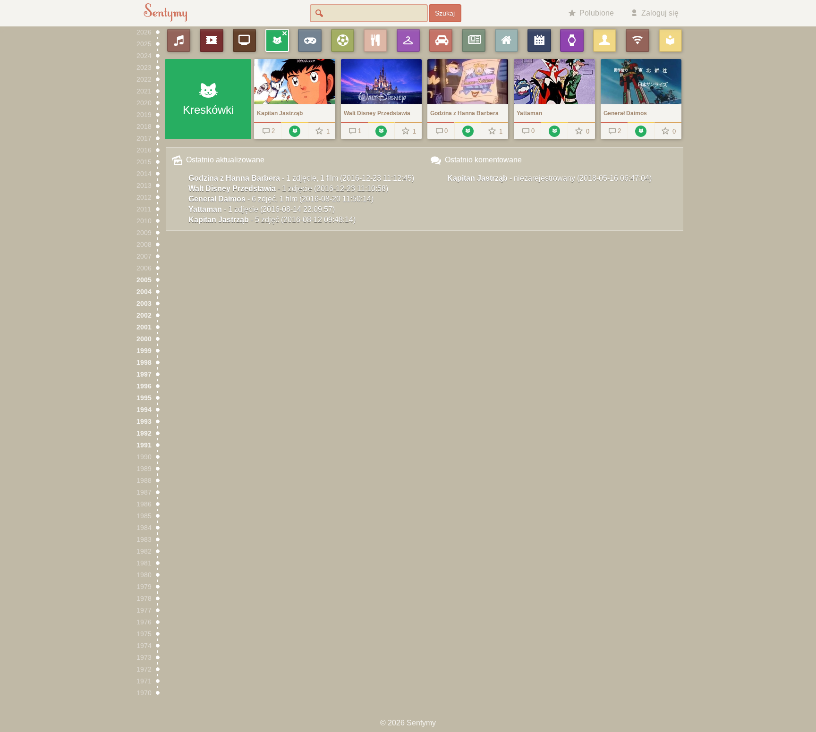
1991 (144, 445)
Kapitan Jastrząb (272, 220)
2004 (144, 291)
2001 (144, 327)
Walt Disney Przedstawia (288, 189)
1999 (144, 350)
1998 (144, 362)
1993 (144, 421)
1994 (144, 409)
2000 (144, 339)
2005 (144, 280)
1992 (144, 433)
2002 (144, 315)
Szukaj (445, 13)
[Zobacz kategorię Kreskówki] (294, 130)
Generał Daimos (281, 199)
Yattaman (261, 209)
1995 (144, 398)
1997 (144, 374)
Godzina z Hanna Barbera (301, 178)
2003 (144, 303)
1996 (144, 386)
